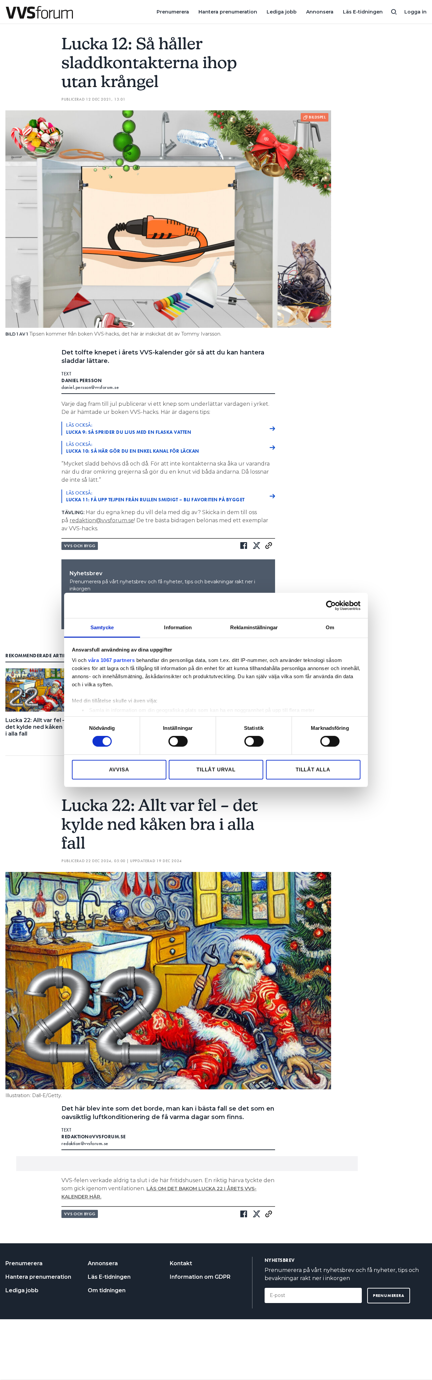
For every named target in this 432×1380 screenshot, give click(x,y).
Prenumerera (173, 12)
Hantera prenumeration (227, 12)
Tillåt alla (313, 769)
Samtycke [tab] (102, 627)
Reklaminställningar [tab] (254, 627)
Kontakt (181, 1263)
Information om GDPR (200, 1277)
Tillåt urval (216, 769)
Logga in (415, 12)
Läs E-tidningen (363, 12)
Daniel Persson (81, 380)
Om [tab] (330, 627)
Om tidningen (107, 1290)
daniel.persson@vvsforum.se (90, 387)
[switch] (178, 741)
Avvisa (119, 769)
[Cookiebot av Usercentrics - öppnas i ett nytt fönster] (330, 605)
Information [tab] (178, 627)
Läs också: (128, 428)
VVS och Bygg (79, 546)
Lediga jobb (282, 12)
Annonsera (319, 12)
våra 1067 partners (111, 660)
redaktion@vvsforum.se (102, 520)
